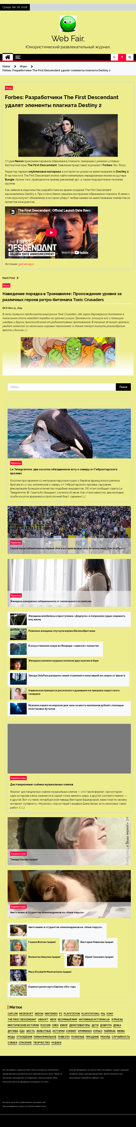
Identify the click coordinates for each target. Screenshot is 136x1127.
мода (11, 1037)
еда (22, 1031)
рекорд (105, 1037)
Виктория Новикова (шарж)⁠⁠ (96, 942)
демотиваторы (79, 1025)
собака (12, 1042)
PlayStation (72, 1013)
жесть (30, 1031)
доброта (106, 1025)
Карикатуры (18, 778)
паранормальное (45, 1037)
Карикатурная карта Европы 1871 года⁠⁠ (52, 986)
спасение (25, 1042)
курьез (97, 1031)
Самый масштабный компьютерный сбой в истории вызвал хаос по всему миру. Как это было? (67, 548)
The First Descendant (22, 1019)
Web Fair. (68, 38)
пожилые (77, 1037)
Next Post (8, 278)
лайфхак (110, 1031)
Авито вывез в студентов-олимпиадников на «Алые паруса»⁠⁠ (47, 912)
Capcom (13, 1013)
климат (71, 1031)
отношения (24, 1037)
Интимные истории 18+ (94, 1019)
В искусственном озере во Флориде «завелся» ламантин (63, 645)
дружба (13, 1031)
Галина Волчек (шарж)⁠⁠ (42, 942)
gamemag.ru (26, 264)
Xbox (53, 1019)
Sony (109, 1013)
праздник (92, 1037)
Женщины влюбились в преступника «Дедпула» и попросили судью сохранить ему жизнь (76, 618)
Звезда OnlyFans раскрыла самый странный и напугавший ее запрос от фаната (76, 675)
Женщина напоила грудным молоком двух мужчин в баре (63, 660)
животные (43, 1031)
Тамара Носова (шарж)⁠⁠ (24, 859)
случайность (121, 1037)
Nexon (39, 1013)
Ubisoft (43, 1019)
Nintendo (51, 1013)
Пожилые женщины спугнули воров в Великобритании (61, 631)
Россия (45, 1025)
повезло (64, 1037)
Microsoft (26, 1013)
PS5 (103, 1013)
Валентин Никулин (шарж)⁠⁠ (44, 957)
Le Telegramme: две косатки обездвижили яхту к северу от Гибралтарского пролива (63, 471)
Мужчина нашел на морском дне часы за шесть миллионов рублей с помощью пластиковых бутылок (76, 707)
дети (95, 1025)
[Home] (7, 57)
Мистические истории (23, 1025)
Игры (9, 88)
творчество (41, 1042)
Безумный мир (67, 1019)
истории (59, 1031)
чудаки (56, 1042)
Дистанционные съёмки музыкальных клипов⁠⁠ (41, 784)
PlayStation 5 (90, 1013)
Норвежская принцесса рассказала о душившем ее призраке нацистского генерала (74, 692)
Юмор (64, 1025)
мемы (121, 1031)
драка (117, 1025)
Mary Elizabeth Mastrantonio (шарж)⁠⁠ (49, 972)
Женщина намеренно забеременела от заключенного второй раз (51, 601)
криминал (85, 1031)
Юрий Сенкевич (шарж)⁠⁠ (99, 957)
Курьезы (16, 463)
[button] (114, 57)
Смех (55, 1025)
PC (60, 1013)
